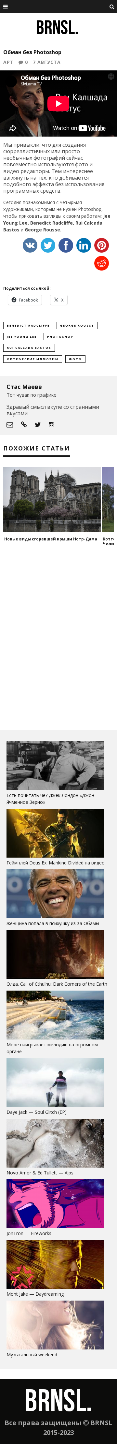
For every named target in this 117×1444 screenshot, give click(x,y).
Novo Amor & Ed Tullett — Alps (39, 1173)
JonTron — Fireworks (28, 1233)
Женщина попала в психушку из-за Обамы (52, 923)
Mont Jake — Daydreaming (35, 1294)
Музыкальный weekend (31, 1354)
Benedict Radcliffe (28, 325)
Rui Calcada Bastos (29, 348)
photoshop (60, 336)
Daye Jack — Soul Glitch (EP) (36, 1112)
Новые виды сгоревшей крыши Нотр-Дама (50, 539)
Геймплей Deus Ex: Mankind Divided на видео (55, 863)
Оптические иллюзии (32, 359)
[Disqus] (58, 640)
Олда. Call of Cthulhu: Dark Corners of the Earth (56, 984)
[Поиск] (112, 6)
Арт (8, 62)
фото (75, 359)
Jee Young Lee (22, 336)
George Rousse (77, 325)
